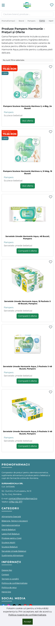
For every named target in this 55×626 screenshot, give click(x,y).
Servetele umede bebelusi (18, 245)
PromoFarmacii (8, 21)
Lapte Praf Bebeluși (11, 534)
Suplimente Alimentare (12, 555)
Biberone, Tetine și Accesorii (15, 521)
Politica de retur (9, 587)
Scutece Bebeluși (10, 547)
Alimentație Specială (11, 516)
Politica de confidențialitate (14, 583)
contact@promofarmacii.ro (23, 498)
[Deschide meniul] (4, 5)
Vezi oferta (27, 120)
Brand (21, 21)
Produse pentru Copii (11, 538)
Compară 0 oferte (27, 251)
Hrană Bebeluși (9, 529)
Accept (27, 621)
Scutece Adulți (8, 542)
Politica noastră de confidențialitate (27, 615)
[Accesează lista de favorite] (51, 5)
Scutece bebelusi (13, 115)
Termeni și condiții (10, 579)
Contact (5, 574)
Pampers (31, 21)
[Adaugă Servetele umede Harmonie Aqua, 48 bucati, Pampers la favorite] (50, 197)
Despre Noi (7, 570)
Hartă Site (6, 592)
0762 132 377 (15, 501)
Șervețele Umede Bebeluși (14, 551)
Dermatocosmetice (11, 525)
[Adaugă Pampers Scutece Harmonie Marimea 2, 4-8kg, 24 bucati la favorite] (50, 67)
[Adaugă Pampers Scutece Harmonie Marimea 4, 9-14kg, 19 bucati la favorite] (50, 132)
